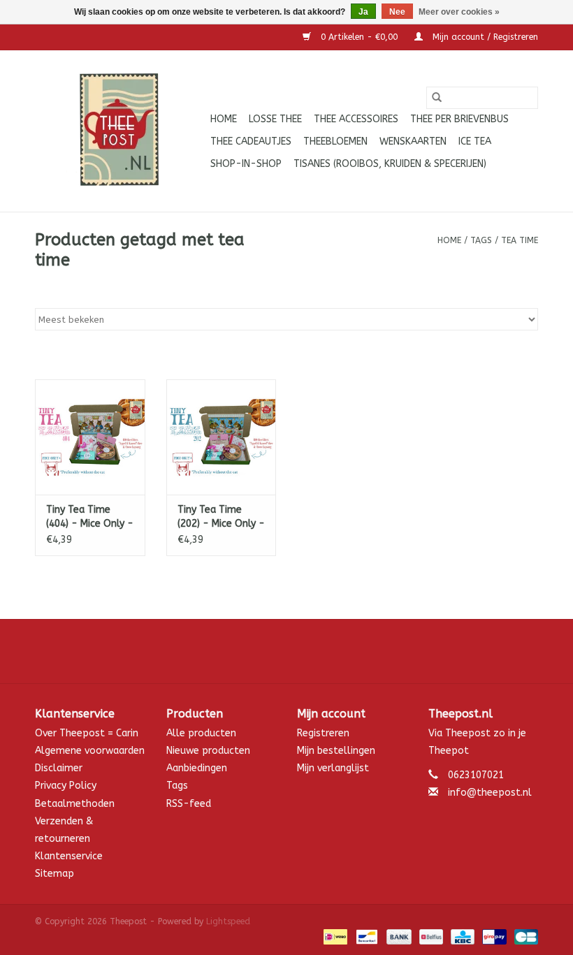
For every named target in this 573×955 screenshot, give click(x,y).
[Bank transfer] (398, 936)
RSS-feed (188, 804)
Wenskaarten (413, 141)
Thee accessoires (356, 119)
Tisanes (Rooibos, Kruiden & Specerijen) (389, 164)
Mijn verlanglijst (333, 768)
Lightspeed (228, 921)
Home (223, 119)
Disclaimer (58, 768)
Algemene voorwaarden (90, 751)
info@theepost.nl (490, 793)
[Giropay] (493, 936)
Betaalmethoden (75, 804)
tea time (519, 240)
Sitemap (54, 874)
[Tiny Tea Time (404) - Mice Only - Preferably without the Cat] (90, 437)
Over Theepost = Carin (86, 733)
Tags (481, 240)
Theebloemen (335, 141)
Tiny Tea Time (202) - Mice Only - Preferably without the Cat (221, 517)
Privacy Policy (65, 786)
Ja (363, 12)
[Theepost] (120, 131)
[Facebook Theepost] (286, 651)
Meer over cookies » (459, 12)
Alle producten (201, 733)
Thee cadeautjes (250, 141)
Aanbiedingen (196, 768)
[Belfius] (430, 936)
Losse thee (275, 119)
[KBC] (461, 936)
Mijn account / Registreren (484, 37)
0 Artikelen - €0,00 (359, 37)
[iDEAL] (334, 936)
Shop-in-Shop (246, 164)
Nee (397, 12)
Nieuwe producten (208, 751)
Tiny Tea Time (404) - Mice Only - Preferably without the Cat (89, 517)
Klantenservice (69, 856)
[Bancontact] (366, 936)
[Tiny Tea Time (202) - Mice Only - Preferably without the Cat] (221, 437)
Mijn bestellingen (336, 751)
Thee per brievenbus (459, 119)
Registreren (323, 733)
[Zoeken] (436, 98)
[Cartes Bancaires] (523, 936)
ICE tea (474, 141)
